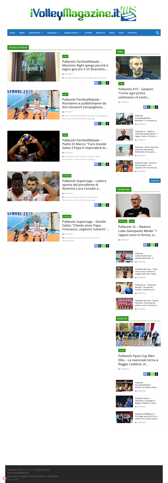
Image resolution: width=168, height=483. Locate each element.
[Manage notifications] (5, 478)
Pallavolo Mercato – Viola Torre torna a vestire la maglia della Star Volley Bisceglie (146, 271)
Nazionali (52, 33)
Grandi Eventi (71, 33)
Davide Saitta (82, 116)
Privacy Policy (13, 479)
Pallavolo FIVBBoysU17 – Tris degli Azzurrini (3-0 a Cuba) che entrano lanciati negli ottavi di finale (146, 416)
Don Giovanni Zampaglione (97, 116)
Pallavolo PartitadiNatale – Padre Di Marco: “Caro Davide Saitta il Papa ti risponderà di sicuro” (84, 145)
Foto (121, 33)
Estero (88, 33)
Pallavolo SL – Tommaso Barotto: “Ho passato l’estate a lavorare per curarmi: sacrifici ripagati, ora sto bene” (146, 287)
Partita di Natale (100, 78)
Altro (65, 56)
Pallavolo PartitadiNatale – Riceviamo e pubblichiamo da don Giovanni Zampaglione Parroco (84, 105)
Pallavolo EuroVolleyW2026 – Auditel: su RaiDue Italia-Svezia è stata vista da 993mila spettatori (146, 385)
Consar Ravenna (70, 116)
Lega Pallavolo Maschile (73, 78)
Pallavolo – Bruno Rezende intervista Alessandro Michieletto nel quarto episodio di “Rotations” (146, 149)
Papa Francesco (68, 119)
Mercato (100, 33)
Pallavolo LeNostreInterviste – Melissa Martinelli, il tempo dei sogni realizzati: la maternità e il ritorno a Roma (146, 255)
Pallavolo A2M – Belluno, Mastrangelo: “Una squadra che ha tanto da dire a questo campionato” (146, 165)
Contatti (132, 33)
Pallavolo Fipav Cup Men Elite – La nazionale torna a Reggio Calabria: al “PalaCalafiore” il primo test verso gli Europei (138, 360)
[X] (99, 83)
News (22, 33)
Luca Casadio (92, 197)
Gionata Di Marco (94, 156)
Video (112, 33)
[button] (41, 33)
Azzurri (122, 350)
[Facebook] (96, 83)
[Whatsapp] (103, 83)
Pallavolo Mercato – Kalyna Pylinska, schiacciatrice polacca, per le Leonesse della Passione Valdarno (147, 303)
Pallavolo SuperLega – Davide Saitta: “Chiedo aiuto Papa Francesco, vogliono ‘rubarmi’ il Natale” (85, 227)
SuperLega (91, 119)
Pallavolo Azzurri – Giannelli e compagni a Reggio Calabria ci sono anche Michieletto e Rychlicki (145, 400)
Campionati (34, 33)
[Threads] (107, 83)
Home (12, 33)
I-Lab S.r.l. (27, 469)
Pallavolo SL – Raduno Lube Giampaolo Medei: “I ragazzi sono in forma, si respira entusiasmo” (146, 134)
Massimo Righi (88, 78)
